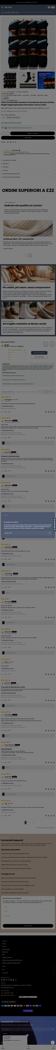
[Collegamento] (6, 515)
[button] (54, 524)
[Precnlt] (49, 533)
